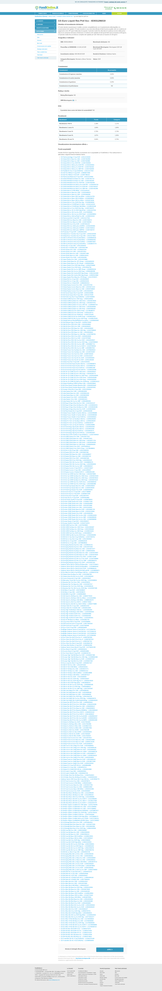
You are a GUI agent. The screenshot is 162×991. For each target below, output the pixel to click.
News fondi (69, 974)
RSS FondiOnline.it (71, 975)
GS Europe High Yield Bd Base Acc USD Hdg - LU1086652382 (79, 657)
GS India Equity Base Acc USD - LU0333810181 (75, 393)
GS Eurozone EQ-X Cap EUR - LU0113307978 (74, 495)
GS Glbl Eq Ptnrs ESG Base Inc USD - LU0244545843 (77, 332)
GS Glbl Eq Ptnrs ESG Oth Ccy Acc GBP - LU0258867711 (78, 344)
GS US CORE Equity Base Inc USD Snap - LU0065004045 (78, 444)
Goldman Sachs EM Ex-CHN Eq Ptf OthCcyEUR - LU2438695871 (80, 570)
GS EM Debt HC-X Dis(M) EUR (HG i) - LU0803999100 (77, 877)
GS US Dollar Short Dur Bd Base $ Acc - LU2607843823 (77, 775)
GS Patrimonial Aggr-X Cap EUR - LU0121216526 (75, 157)
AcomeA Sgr (102, 979)
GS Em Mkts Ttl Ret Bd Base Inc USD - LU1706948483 (77, 921)
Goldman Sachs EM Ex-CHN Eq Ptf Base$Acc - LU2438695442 (79, 566)
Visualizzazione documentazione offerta (72, 144)
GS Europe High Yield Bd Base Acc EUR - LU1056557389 (78, 655)
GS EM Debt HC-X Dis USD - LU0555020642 (74, 875)
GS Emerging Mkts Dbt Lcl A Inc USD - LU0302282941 (77, 856)
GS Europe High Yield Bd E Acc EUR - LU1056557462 (77, 661)
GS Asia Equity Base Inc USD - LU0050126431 (74, 255)
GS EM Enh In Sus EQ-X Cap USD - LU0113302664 (76, 539)
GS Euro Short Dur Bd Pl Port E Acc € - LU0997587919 (77, 639)
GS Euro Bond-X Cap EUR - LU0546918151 (74, 649)
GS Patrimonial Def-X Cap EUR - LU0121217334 (75, 218)
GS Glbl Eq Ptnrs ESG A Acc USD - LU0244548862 (76, 324)
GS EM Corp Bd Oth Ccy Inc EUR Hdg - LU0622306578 (77, 848)
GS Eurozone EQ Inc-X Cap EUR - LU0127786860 (76, 491)
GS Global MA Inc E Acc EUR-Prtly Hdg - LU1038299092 (77, 202)
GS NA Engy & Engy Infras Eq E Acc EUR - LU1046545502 (78, 409)
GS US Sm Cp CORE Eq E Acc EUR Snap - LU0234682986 (78, 484)
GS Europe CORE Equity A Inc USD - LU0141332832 (76, 507)
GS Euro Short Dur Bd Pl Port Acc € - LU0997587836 (76, 637)
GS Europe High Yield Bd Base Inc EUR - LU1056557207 (78, 659)
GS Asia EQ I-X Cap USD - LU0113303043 (73, 245)
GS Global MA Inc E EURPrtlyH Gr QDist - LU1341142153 (78, 204)
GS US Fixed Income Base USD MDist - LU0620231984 (77, 789)
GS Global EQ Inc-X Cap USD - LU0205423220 (75, 281)
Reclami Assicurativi (82, 980)
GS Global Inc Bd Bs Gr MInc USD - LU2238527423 (76, 726)
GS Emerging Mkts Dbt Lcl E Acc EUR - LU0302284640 (77, 863)
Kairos (101, 974)
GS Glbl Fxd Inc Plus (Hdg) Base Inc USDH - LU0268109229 (79, 755)
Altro (38, 37)
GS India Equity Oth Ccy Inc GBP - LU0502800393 (76, 401)
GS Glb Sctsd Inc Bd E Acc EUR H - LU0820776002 (76, 602)
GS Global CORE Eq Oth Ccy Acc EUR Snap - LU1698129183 (79, 318)
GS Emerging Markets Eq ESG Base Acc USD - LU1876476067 (79, 552)
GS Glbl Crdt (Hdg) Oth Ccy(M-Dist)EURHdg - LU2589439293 (79, 700)
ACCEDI (119, 13)
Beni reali (39, 43)
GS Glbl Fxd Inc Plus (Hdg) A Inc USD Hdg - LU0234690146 (78, 747)
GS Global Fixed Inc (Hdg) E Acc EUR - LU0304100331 (77, 763)
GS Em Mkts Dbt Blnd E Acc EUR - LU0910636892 (76, 903)
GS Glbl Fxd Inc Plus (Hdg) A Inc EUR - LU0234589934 (77, 745)
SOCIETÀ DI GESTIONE (42, 28)
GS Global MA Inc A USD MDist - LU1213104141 (75, 190)
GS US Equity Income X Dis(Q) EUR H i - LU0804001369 (77, 472)
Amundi (101, 971)
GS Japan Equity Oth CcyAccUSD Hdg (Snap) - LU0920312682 (79, 275)
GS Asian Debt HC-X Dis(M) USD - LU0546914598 (76, 608)
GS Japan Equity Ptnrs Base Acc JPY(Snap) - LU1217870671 (79, 277)
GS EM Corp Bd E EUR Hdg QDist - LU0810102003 (76, 842)
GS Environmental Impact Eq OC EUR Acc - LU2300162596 (78, 369)
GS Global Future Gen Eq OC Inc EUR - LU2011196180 (77, 360)
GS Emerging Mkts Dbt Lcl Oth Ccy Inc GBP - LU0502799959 (79, 869)
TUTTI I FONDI (40, 31)
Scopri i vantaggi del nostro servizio (114, 2)
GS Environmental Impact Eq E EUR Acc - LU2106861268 (78, 367)
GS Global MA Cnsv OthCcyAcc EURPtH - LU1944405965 (78, 226)
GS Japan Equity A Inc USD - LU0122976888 (74, 259)
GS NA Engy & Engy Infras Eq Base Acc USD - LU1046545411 (79, 405)
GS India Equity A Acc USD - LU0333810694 (74, 391)
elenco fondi (52, 16)
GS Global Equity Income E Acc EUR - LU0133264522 (77, 291)
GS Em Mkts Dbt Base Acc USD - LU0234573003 (75, 889)
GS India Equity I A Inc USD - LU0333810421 (74, 399)
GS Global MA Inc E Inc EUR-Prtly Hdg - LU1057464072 (77, 208)
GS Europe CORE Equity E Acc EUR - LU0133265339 (77, 513)
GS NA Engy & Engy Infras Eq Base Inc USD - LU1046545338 (79, 407)
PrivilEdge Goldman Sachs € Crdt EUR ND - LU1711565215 (78, 633)
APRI (109, 949)
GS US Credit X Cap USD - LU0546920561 (73, 771)
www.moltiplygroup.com (54, 980)
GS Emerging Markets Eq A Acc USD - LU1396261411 (77, 545)
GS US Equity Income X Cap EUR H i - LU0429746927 (77, 468)
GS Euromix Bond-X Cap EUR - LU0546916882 (75, 651)
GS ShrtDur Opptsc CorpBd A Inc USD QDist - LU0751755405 (79, 804)
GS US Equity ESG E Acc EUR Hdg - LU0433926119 (76, 460)
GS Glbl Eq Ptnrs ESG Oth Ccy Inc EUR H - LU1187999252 (78, 346)
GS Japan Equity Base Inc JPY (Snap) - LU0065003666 (77, 263)
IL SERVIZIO (39, 24)
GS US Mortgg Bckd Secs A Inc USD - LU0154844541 (77, 822)
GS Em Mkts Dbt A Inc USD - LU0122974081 (74, 883)
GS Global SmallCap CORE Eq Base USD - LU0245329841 (78, 383)
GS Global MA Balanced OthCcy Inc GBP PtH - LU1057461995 (79, 188)
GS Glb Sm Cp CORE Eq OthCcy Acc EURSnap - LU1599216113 (80, 381)
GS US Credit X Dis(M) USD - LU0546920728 (74, 773)
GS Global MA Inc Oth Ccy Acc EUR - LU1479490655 (76, 212)
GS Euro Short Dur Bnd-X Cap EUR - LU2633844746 (76, 643)
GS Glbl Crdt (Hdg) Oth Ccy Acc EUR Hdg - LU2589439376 (78, 698)
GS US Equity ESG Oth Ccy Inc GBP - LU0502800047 (77, 466)
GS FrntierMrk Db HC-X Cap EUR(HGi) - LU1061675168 (77, 938)
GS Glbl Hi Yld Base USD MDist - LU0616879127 (75, 674)
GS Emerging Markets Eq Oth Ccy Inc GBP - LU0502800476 (79, 560)
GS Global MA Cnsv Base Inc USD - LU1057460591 (76, 222)
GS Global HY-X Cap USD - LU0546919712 (74, 767)
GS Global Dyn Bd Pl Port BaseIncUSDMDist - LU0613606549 (79, 710)
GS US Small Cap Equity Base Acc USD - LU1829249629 (78, 486)
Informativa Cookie (82, 977)
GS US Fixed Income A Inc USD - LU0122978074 (75, 781)
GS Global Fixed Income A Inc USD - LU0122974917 (76, 737)
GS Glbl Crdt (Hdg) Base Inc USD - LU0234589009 (76, 694)
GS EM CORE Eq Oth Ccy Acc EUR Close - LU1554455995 (78, 535)
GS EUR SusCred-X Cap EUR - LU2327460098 (75, 625)
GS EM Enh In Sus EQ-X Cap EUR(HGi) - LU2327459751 (78, 537)
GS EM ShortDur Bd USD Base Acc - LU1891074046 (76, 934)
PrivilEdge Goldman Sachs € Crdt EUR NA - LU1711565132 (78, 631)
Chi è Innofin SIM (71, 971)
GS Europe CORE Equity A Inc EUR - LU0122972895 (76, 505)
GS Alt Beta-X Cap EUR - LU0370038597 (73, 590)
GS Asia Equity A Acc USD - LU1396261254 (73, 249)
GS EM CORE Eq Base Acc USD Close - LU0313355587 (77, 527)
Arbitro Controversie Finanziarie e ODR (87, 974)
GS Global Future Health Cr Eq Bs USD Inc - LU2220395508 (79, 415)
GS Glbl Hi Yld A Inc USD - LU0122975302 (73, 665)
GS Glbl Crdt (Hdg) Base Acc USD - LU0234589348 (76, 692)
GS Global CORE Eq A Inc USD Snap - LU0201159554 (77, 298)
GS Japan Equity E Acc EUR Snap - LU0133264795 (76, 267)
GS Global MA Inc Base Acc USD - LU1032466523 (76, 192)
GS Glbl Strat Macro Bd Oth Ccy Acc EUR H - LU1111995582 (79, 798)
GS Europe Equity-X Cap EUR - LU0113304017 (75, 521)
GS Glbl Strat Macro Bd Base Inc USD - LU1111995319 (77, 795)
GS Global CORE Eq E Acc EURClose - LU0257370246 (77, 314)
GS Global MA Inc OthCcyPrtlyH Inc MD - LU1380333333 (78, 216)
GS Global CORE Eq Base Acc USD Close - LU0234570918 (78, 300)
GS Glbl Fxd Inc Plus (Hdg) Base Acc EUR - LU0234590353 (78, 749)
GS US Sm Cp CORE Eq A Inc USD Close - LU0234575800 (78, 474)
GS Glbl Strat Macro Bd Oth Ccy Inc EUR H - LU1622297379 (79, 802)
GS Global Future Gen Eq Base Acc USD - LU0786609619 (78, 350)
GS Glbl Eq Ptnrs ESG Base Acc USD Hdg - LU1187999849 (78, 330)
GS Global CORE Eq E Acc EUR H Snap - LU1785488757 (78, 310)
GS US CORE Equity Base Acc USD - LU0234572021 (76, 438)
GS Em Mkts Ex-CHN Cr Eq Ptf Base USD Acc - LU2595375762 (79, 572)
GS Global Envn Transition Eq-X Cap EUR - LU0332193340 (78, 234)
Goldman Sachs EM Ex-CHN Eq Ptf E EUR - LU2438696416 (78, 568)
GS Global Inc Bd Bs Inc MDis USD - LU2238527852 (76, 728)
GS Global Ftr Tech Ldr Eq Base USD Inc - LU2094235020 (78, 421)
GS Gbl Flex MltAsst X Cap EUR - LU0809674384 (75, 173)
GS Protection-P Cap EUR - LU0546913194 (74, 232)
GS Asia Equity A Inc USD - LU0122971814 (73, 251)
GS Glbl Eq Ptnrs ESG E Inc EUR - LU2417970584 (76, 338)
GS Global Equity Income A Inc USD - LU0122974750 (76, 285)
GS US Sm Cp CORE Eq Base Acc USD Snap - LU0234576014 (79, 478)
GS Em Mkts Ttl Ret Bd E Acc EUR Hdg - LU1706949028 (77, 923)
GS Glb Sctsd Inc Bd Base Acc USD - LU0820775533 (76, 596)
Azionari (39, 40)
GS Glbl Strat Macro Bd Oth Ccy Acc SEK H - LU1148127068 (79, 800)
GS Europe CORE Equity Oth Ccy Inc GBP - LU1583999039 (78, 517)
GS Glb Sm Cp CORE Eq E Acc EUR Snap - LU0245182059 (78, 379)
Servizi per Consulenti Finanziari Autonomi (87, 984)
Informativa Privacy (82, 975)
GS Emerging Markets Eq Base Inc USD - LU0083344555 (78, 550)
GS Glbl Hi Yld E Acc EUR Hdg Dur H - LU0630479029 (77, 680)
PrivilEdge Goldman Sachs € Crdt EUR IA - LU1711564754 (78, 629)
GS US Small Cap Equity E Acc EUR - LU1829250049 (76, 489)
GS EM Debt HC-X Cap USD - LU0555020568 (74, 873)
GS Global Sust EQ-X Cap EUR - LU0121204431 (75, 361)
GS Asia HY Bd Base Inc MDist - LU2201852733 (75, 619)
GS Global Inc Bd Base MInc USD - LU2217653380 (76, 724)
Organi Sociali (70, 972)
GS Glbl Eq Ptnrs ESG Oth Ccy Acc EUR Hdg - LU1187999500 (79, 342)
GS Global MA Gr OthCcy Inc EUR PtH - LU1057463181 (77, 167)
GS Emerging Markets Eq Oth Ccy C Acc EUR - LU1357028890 (79, 558)
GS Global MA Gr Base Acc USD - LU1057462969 (75, 159)
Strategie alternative (42, 49)
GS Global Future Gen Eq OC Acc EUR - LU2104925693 (77, 358)
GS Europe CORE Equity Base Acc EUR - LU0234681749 (78, 509)
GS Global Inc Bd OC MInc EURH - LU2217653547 (76, 736)
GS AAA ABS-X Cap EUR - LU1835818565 (73, 594)
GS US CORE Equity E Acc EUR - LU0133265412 (75, 446)
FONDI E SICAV (43, 13)
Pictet (101, 980)
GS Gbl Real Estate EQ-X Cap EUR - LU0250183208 (76, 411)
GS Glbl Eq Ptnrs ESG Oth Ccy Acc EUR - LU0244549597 (78, 340)
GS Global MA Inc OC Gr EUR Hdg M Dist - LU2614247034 (78, 210)
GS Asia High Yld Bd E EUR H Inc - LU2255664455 (76, 615)
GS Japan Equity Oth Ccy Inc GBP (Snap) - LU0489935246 (78, 269)
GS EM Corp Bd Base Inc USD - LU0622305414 (75, 834)
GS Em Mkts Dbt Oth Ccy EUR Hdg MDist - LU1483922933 (78, 915)
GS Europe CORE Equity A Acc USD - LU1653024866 (76, 503)
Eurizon (101, 982)
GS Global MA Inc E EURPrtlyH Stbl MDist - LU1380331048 (78, 206)
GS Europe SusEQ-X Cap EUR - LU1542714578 (75, 523)
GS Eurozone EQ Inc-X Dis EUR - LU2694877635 (75, 493)
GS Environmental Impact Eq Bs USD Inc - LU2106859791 (78, 365)
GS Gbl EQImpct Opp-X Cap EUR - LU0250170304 (76, 322)
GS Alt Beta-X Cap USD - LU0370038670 (73, 592)
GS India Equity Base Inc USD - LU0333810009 (75, 395)
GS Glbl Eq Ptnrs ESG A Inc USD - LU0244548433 (76, 326)
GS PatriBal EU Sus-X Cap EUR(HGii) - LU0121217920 (77, 171)
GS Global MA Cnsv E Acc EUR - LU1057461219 (75, 224)
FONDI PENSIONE (73, 13)
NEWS (104, 13)
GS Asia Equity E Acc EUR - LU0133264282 (74, 257)
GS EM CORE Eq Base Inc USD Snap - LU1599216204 (77, 531)
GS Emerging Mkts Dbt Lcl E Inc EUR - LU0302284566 (77, 867)
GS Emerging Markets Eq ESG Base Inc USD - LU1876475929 (79, 554)
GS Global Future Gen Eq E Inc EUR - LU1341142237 (77, 356)
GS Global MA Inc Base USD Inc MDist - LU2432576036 (77, 200)
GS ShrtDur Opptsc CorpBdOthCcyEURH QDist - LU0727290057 (80, 820)
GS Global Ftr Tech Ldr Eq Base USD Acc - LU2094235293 (78, 419)
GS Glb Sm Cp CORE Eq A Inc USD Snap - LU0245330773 (78, 373)
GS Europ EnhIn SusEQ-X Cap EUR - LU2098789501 (77, 499)
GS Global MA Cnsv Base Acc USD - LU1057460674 (76, 220)
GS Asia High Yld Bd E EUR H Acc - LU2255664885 (76, 613)
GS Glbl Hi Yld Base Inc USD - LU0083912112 (74, 671)
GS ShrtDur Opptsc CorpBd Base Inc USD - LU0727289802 (78, 808)
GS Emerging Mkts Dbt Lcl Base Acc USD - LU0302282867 (78, 858)
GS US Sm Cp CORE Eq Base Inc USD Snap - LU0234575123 (79, 480)
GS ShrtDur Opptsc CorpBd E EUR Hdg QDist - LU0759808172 (79, 816)
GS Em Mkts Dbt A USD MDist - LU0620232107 (75, 885)
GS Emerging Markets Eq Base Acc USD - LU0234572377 (78, 548)
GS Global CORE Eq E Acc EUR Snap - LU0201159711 (77, 312)
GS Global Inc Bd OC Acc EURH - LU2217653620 (75, 734)
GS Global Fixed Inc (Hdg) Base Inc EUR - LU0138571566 (78, 761)
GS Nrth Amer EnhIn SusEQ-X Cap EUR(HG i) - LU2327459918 (80, 434)
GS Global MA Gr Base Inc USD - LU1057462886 (75, 161)
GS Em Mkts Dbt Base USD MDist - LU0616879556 (76, 897)
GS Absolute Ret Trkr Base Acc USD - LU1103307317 (76, 584)
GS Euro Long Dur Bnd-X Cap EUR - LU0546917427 (76, 663)
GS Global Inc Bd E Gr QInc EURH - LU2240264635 (76, 732)
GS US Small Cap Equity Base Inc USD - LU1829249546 (77, 487)
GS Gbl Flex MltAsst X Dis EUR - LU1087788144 (75, 174)
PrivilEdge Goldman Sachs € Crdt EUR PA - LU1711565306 (78, 635)
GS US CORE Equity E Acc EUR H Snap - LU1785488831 (78, 448)
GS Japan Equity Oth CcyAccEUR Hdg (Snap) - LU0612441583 (79, 273)
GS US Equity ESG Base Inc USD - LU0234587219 (76, 456)
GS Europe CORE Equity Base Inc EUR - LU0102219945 (77, 511)
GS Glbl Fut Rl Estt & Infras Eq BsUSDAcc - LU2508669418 (78, 237)
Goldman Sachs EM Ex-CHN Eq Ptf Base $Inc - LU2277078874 (79, 564)
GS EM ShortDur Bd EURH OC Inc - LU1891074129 (76, 932)
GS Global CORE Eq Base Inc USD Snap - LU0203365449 (78, 308)
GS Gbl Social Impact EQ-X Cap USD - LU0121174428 (77, 295)
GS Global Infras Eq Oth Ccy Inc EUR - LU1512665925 (77, 576)
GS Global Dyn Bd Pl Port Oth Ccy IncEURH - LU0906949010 (79, 718)
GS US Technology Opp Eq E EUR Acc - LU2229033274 (77, 430)
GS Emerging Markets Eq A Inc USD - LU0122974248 (77, 547)
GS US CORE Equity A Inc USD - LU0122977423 (75, 436)
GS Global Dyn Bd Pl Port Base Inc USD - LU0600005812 (78, 708)
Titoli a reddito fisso (42, 52)
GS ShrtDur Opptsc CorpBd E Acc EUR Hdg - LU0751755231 (79, 812)
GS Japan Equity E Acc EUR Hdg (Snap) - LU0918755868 (78, 265)
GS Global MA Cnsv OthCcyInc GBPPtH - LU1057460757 (78, 230)
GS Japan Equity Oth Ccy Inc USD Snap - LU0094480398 (78, 271)
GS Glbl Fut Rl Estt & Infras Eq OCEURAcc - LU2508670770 (78, 243)
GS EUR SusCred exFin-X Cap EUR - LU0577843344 (77, 623)
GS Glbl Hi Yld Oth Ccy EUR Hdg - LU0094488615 (76, 686)
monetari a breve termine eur (65, 16)
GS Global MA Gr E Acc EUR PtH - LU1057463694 (76, 163)
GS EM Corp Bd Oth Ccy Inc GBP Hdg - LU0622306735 (77, 850)
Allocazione (40, 34)
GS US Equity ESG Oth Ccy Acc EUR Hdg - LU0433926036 (78, 464)
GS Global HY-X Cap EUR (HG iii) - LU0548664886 (76, 765)
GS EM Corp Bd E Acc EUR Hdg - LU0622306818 (75, 840)
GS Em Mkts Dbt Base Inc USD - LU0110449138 (75, 891)
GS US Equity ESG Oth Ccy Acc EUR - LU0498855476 (77, 462)
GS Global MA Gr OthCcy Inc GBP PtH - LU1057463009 (77, 169)
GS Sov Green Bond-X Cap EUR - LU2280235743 (75, 653)
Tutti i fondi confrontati (42, 57)
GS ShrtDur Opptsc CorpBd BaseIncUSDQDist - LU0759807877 (80, 810)
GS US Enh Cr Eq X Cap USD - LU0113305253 (75, 450)
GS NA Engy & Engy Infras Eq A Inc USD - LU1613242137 (78, 403)
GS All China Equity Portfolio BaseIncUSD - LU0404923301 (78, 387)
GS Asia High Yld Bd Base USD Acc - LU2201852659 (76, 610)
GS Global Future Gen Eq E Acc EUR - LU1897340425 (77, 354)
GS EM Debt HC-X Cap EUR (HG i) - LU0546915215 (76, 871)
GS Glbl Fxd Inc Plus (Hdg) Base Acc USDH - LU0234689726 (79, 751)
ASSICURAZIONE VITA (89, 13)
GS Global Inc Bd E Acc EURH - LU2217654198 (75, 730)
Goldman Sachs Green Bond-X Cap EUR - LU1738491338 (78, 647)
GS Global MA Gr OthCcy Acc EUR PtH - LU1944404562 (77, 165)
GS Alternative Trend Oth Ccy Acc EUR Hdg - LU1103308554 (79, 580)
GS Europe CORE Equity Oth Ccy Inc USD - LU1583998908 (78, 519)
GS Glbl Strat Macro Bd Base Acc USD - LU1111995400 (77, 793)
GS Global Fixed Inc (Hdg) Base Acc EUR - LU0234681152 (78, 759)
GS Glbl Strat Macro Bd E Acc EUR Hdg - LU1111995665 (77, 797)
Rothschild (102, 975)
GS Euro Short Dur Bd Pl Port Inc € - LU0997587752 (76, 641)
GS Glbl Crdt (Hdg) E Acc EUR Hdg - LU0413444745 (76, 696)
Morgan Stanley (103, 977)
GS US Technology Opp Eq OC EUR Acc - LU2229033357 (78, 432)
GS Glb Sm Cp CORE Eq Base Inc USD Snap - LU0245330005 (79, 375)
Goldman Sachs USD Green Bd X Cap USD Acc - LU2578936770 (80, 779)
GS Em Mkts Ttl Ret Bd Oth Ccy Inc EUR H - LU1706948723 (79, 926)
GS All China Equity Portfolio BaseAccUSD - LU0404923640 (78, 385)
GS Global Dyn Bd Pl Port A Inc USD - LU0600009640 (77, 702)
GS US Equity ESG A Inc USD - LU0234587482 (75, 452)
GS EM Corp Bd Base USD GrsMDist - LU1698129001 (77, 836)
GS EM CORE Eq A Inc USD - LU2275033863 (74, 525)
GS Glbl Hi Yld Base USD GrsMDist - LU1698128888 (76, 673)
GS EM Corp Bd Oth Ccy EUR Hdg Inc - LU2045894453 (77, 846)
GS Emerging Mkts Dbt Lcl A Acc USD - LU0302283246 (77, 854)
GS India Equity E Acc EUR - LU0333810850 (74, 397)
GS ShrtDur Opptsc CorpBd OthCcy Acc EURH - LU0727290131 (80, 818)
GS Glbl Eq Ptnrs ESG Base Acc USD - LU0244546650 (77, 328)
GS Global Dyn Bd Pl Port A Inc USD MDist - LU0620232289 (78, 704)
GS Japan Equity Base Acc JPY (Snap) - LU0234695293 (77, 261)
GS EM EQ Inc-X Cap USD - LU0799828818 (74, 543)
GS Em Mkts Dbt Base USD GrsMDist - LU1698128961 (77, 893)
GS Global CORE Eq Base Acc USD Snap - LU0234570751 (78, 302)
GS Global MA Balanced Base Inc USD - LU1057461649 (77, 180)
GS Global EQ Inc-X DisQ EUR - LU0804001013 (75, 283)
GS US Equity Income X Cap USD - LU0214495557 (76, 470)
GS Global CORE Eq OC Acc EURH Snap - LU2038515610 (78, 316)
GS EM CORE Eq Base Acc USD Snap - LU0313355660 (77, 529)
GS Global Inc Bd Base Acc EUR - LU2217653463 (75, 722)
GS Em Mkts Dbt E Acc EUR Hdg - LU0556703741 (76, 911)
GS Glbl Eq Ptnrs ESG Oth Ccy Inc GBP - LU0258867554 (78, 348)
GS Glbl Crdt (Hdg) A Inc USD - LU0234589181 (75, 690)
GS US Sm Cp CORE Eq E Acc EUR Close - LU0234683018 (78, 482)
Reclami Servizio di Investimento (85, 982)
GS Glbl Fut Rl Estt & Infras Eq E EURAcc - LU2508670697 (78, 241)
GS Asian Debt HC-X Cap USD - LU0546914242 (75, 606)
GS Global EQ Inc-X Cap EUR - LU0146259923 (75, 279)
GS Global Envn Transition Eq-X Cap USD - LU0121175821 (78, 236)
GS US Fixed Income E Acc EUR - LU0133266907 (75, 791)
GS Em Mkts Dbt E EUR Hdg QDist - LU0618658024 (76, 913)
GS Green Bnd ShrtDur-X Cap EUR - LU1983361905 (76, 645)
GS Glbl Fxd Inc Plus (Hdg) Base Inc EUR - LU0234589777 (78, 753)
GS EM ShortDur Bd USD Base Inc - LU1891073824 (76, 936)
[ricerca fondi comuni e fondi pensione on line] (46, 7)
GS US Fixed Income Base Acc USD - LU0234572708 (77, 785)
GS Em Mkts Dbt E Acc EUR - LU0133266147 (74, 909)
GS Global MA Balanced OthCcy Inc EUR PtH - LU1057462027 (79, 186)
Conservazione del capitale (44, 46)
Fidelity (101, 984)
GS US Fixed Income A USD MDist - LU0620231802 (76, 783)
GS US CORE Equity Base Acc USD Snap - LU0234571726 (78, 440)
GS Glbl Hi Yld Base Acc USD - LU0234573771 (74, 669)
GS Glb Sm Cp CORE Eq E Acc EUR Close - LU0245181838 (78, 377)
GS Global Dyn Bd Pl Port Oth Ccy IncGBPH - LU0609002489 (79, 720)
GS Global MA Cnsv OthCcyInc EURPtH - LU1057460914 (78, 228)
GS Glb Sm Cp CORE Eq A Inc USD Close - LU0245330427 (78, 371)
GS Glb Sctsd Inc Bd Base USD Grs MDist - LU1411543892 (78, 598)
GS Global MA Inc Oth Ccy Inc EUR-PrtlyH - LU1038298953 (78, 214)
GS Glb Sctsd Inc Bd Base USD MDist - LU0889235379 (77, 600)
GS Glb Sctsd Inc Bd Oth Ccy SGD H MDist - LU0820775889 (79, 604)
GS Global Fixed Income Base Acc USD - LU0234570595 (78, 739)
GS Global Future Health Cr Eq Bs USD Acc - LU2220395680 (79, 413)
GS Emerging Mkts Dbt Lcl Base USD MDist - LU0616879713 (79, 861)
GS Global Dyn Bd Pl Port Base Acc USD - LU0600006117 (78, 706)
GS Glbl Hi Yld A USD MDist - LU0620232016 (74, 667)
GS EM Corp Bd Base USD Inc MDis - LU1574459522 (77, 838)
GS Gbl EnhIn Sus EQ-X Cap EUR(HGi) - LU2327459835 (78, 297)
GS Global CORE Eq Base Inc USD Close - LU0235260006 (78, 306)
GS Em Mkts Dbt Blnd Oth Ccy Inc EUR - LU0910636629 (77, 907)
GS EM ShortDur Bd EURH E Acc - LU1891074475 (76, 928)
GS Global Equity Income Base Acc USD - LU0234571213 (78, 287)
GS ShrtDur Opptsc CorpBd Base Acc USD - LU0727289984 (78, 806)
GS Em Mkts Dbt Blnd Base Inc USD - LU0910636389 (77, 901)
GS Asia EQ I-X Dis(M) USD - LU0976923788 (74, 247)
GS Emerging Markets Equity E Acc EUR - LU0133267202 (78, 562)
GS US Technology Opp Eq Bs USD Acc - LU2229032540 (78, 426)
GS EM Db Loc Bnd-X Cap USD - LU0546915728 (75, 852)
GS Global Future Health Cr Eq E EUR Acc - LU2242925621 (78, 417)
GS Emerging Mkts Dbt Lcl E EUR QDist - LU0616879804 (78, 865)
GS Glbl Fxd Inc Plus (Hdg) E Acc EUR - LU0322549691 (77, 757)
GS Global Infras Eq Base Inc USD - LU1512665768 (76, 574)
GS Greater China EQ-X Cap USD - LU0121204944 (76, 389)
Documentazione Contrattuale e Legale (87, 972)
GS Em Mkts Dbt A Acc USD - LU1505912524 (74, 881)
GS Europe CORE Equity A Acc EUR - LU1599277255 (76, 501)
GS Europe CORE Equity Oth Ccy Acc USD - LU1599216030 (79, 515)
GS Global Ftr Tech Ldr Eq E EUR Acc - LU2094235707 (77, 423)
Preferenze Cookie (82, 979)
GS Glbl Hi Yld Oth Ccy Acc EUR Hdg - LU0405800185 (77, 684)
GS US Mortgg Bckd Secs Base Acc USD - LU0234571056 (78, 824)
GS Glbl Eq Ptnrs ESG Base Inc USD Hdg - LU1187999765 (78, 334)
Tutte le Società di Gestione (106, 985)
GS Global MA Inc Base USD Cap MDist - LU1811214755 (78, 196)
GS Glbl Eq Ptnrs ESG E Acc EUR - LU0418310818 (76, 336)
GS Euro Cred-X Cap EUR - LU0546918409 (74, 627)
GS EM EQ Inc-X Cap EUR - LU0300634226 (74, 541)
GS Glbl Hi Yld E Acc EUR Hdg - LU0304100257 (75, 678)
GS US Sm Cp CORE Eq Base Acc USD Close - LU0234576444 (79, 476)
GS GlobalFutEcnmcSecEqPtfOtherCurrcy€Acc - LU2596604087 (80, 320)
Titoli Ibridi (39, 55)
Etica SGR (102, 972)
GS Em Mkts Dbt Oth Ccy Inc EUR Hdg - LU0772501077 (77, 917)
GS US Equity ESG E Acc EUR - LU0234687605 (75, 458)
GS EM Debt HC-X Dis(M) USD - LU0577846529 (75, 879)
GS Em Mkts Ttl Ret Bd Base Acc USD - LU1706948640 (77, 919)
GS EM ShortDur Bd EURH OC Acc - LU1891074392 (76, 930)
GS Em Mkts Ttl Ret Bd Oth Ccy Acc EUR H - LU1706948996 (79, 924)
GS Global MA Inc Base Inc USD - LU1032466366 (75, 194)
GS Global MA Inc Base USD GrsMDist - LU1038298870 (77, 198)
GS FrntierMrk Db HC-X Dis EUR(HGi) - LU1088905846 (77, 940)
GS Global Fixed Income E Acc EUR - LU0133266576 (76, 743)
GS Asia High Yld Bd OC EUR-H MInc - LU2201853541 (77, 617)
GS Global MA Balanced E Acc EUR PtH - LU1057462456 (78, 182)
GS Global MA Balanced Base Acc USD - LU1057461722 (77, 178)
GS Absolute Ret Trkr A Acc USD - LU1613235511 (75, 582)
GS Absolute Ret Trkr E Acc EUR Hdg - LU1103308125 (77, 586)
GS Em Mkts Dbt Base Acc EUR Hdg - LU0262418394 (77, 887)
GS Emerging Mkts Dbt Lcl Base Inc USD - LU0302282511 (78, 860)
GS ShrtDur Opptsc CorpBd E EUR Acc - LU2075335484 (77, 814)
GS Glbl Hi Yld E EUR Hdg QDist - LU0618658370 (75, 682)
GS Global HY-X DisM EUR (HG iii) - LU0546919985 (76, 769)
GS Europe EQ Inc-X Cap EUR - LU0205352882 (75, 497)
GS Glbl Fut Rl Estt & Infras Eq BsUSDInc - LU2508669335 (78, 239)
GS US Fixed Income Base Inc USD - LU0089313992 (76, 787)
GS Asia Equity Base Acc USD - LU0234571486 (75, 253)
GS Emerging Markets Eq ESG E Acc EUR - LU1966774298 (78, 556)
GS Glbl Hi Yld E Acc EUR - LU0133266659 (73, 676)
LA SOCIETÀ (39, 21)
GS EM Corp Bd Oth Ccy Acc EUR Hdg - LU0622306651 (77, 844)
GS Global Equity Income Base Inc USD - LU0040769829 (78, 289)
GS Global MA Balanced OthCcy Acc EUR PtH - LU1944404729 (79, 184)
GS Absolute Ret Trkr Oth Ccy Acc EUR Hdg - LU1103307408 (79, 588)
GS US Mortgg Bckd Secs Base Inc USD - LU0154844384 (78, 826)
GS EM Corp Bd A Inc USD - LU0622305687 (74, 830)
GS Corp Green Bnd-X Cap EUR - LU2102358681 (75, 621)
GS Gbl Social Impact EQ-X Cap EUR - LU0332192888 (77, 293)
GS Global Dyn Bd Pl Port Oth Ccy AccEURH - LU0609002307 (79, 716)
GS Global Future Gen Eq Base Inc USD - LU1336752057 (78, 352)
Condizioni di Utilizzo (83, 971)
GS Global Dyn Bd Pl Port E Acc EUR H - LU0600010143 (77, 712)
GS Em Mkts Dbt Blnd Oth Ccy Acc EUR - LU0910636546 (78, 905)
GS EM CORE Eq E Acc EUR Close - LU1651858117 (76, 533)
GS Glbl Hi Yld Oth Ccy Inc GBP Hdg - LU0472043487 (77, 688)
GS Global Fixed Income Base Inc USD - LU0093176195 (77, 741)
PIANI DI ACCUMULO (58, 13)
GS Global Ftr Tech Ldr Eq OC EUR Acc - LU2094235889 (78, 424)
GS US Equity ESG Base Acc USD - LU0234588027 (76, 454)
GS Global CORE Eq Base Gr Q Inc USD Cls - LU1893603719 (79, 304)
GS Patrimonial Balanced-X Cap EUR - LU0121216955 (77, 176)
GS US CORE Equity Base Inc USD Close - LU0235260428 (78, 442)
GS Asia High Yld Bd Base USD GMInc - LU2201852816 (77, 611)
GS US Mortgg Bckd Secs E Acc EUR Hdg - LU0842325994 (78, 828)
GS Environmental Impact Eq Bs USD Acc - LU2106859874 (78, 363)
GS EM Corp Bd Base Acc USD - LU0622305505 (75, 832)
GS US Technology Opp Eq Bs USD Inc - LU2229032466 (77, 428)
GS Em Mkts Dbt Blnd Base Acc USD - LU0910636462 (77, 899)
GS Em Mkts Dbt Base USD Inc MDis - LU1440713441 (77, 895)
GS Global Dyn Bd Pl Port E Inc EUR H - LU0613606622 (77, 714)
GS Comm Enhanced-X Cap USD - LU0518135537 (76, 578)
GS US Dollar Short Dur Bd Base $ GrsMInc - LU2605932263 (79, 777)
